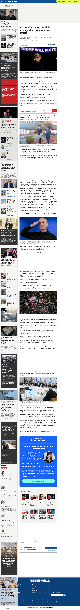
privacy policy (34, 586)
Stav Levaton (10, 215)
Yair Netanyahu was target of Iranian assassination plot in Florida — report (7, 24)
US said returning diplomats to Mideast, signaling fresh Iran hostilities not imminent (11, 284)
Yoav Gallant (22, 542)
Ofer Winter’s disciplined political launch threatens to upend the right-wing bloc (8, 127)
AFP (8, 305)
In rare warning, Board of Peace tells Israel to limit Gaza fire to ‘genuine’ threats (9, 428)
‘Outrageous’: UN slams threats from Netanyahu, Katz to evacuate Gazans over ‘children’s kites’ (8, 452)
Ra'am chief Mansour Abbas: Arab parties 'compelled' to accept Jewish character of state (8, 102)
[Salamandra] (50, 607)
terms (53, 112)
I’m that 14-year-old (5, 506)
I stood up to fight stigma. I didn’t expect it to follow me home (8, 492)
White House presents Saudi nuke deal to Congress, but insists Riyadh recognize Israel (8, 233)
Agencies (27, 44)
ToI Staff (22, 44)
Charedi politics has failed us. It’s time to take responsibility (8, 535)
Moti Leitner (3, 533)
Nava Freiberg (4, 265)
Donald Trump (33, 541)
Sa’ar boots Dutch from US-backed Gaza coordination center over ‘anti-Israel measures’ (8, 459)
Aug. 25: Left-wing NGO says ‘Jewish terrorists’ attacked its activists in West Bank (11, 202)
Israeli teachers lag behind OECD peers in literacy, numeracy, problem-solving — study (8, 561)
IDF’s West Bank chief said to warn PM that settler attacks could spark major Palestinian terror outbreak (11, 211)
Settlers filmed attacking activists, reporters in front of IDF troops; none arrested (11, 192)
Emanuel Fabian (11, 432)
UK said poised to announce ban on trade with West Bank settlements (8, 68)
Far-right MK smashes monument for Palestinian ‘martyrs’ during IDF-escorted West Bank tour (33, 518)
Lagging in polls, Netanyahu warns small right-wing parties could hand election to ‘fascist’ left (11, 155)
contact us (34, 594)
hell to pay (47, 192)
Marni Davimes (3, 490)
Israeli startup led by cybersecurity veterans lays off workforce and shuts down (50, 517)
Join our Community (63, 1)
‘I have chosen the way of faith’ (8, 477)
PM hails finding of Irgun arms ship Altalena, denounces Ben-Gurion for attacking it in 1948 (33, 503)
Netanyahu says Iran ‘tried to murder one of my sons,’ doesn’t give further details (42, 517)
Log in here (54, 550)
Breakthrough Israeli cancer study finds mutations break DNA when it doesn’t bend (7, 595)
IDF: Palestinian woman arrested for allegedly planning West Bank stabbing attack (9, 89)
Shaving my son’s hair (6, 520)
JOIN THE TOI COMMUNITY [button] (50, 547)
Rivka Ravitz (3, 475)
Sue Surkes (9, 566)
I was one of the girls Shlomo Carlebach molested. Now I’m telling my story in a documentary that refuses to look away (9, 510)
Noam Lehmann (10, 196)
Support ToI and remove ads (74, 1)
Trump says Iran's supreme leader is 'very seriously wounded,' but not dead (8, 95)
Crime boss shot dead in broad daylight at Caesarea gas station (42, 502)
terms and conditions (36, 584)
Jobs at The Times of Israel (36, 592)
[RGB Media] (41, 607)
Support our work (38, 481)
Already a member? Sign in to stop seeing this (38, 483)
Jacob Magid (10, 279)
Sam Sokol (10, 143)
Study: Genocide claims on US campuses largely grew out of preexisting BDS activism (7, 368)
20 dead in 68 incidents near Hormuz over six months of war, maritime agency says (11, 301)
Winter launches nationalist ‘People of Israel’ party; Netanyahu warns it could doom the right (50, 503)
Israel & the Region (27, 541)
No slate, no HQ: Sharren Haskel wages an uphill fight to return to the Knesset (10, 147)
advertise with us (35, 590)
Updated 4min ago (8, 63)
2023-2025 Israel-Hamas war (41, 541)
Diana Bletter (4, 598)
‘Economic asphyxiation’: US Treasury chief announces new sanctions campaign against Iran (11, 292)
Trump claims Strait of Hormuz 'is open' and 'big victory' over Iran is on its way (8, 82)
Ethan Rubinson (3, 71)
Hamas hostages (50, 541)
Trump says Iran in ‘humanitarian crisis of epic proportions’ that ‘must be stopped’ (11, 276)
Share (51, 44)
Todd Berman (3, 518)
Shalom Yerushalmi (8, 121)
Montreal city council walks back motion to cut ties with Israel (8, 383)
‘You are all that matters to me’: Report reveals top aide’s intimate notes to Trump (25, 517)
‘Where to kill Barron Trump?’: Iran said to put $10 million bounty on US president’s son (25, 502)
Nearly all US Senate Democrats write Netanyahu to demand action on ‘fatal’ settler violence (8, 167)
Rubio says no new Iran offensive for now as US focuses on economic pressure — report (8, 261)
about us (33, 588)
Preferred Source (43, 40)
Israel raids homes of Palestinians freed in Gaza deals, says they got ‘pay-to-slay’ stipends (7, 340)
